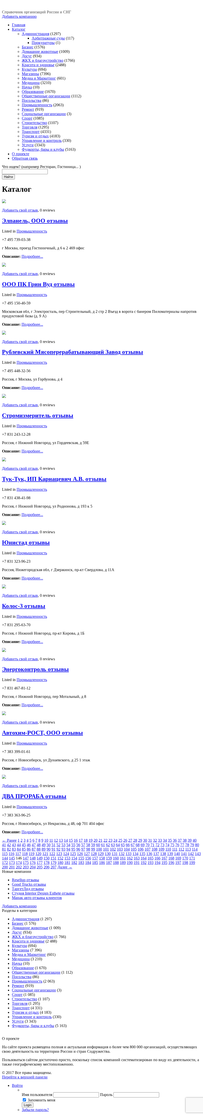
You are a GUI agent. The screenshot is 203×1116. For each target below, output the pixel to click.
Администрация (35, 34)
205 (40, 867)
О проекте (20, 154)
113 (188, 849)
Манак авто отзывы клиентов (37, 898)
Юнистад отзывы (26, 542)
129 (101, 854)
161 (123, 858)
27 (130, 840)
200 (5, 867)
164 (144, 858)
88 (39, 849)
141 (184, 854)
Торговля (29, 127)
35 (170, 840)
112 (181, 849)
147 (26, 858)
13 (61, 840)
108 (154, 849)
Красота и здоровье (38, 65)
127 (87, 854)
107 (148, 849)
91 (53, 849)
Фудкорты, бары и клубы (43, 149)
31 (150, 840)
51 (53, 845)
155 (81, 858)
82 (9, 849)
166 (157, 858)
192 (144, 862)
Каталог (18, 29)
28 (135, 840)
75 (172, 845)
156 (88, 858)
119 (31, 854)
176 (33, 862)
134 (135, 854)
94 (68, 849)
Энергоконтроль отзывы (35, 669)
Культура (29, 69)
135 (142, 854)
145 (12, 858)
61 (103, 845)
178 (47, 862)
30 (145, 840)
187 (109, 862)
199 (192, 862)
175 (26, 862)
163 (137, 858)
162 (130, 858)
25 (120, 840)
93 (63, 849)
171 (192, 858)
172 (5, 862)
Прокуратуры (43, 43)
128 (94, 854)
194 (157, 862)
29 (140, 840)
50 (49, 845)
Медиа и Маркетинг (39, 78)
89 (44, 849)
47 (34, 845)
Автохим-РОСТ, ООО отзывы (42, 733)
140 (177, 854)
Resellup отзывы (25, 880)
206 (47, 867)
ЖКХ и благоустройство (42, 60)
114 (195, 849)
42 (9, 845)
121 (45, 854)
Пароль (106, 1095)
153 (67, 858)
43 (14, 845)
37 (180, 840)
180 (60, 862)
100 (99, 849)
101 (106, 849)
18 (86, 840)
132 (122, 854)
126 (80, 854)
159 (109, 858)
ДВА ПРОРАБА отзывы (34, 796)
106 (141, 849)
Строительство (34, 123)
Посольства (31, 100)
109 (161, 849)
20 (96, 840)
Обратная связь (25, 158)
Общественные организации (46, 96)
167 (164, 858)
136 (149, 854)
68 (138, 845)
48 (39, 845)
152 (60, 858)
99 (93, 849)
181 (67, 862)
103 (120, 849)
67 (133, 845)
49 (44, 845)
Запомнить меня (41, 1100)
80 (197, 845)
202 (19, 867)
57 (83, 845)
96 (78, 849)
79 (192, 845)
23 (110, 840)
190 (130, 862)
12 (56, 840)
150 (47, 858)
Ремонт (28, 109)
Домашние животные (40, 51)
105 (134, 849)
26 (125, 840)
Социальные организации (44, 114)
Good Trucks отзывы (29, 884)
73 (162, 845)
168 (171, 858)
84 (19, 849)
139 (170, 854)
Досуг (27, 56)
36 (175, 840)
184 (88, 862)
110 (168, 849)
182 (74, 862)
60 (98, 845)
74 (167, 845)
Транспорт (31, 131)
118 (25, 854)
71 (152, 845)
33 (160, 840)
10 (46, 840)
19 (91, 840)
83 (14, 849)
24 (115, 840)
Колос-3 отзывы (23, 606)
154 (74, 858)
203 (26, 867)
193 (150, 862)
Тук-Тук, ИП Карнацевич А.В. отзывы (54, 479)
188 (116, 862)
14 (66, 840)
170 (185, 858)
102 (113, 849)
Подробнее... (32, 256)
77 (182, 845)
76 (177, 845)
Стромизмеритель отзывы (37, 415)
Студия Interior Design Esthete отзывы (43, 893)
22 (105, 840)
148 (33, 858)
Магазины (30, 74)
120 (38, 854)
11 (51, 840)
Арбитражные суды (48, 38)
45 (24, 845)
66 (128, 845)
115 (5, 854)
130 (108, 854)
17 (81, 840)
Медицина (31, 83)
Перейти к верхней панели (25, 1077)
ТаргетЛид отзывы (28, 889)
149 (40, 858)
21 (100, 840)
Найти (8, 177)
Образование (33, 91)
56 (78, 845)
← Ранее (9, 840)
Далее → (64, 867)
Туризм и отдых (35, 136)
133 (128, 854)
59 (93, 845)
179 (53, 862)
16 (76, 840)
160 (116, 858)
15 (71, 840)
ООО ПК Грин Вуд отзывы (38, 284)
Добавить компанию (19, 16)
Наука (27, 87)
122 (52, 854)
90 (49, 849)
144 (5, 858)
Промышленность (37, 105)
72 (157, 845)
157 (95, 858)
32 (155, 840)
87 (34, 849)
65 (123, 845)
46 (29, 845)
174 (19, 862)
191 (137, 862)
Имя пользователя (37, 1095)
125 (73, 854)
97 (83, 849)
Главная (18, 25)
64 (118, 845)
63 (113, 845)
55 (73, 845)
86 (29, 849)
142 (191, 854)
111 (175, 849)
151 (53, 858)
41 (4, 845)
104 (127, 849)
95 (73, 849)
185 (95, 862)
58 (88, 845)
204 (33, 867)
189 (123, 862)
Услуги (28, 145)
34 (165, 840)
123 (59, 854)
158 (102, 858)
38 (185, 840)
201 (12, 867)
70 (148, 845)
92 (58, 849)
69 (143, 845)
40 (195, 840)
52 (58, 845)
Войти (17, 1085)
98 (88, 849)
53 (63, 845)
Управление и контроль (42, 140)
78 (187, 845)
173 (12, 862)
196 (171, 862)
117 (18, 854)
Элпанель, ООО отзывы (35, 220)
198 (185, 862)
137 (156, 854)
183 (81, 862)
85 (24, 849)
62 (108, 845)
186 (102, 862)
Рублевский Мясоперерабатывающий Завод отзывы (72, 352)
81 (4, 849)
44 (19, 845)
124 (66, 854)
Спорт (27, 118)
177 (40, 862)
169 (178, 858)
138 (163, 854)
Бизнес (27, 47)
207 (53, 867)
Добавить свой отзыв (20, 210)
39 (190, 840)
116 (11, 854)
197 (178, 862)
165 (150, 858)
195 (164, 862)
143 (198, 854)
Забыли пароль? (35, 1110)
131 (115, 854)
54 (68, 845)
